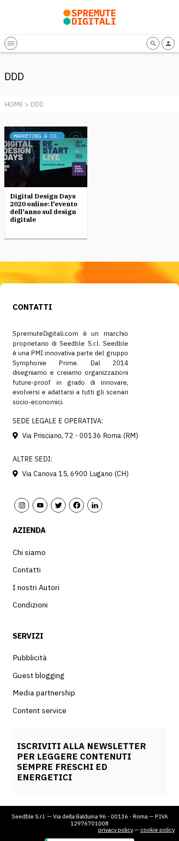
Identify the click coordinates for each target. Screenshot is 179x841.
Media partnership (44, 693)
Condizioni (30, 605)
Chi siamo (29, 552)
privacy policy (115, 830)
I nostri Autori (36, 587)
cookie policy (157, 830)
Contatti (27, 570)
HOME (13, 104)
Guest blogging (38, 675)
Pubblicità (30, 657)
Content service (39, 710)
